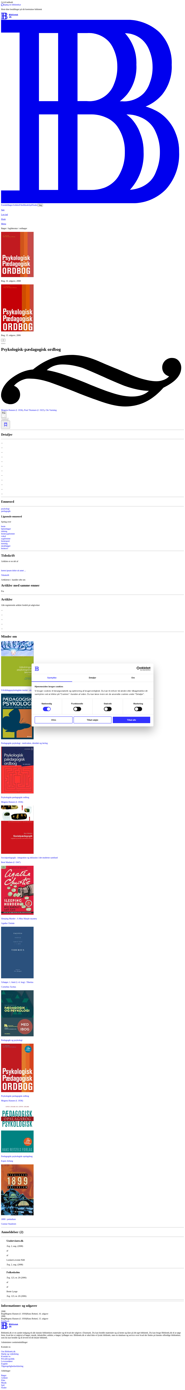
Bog (3, 413)
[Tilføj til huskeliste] (5, 425)
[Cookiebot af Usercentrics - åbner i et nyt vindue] (138, 669)
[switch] (77, 709)
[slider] (92, 284)
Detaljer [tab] (92, 678)
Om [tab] (133, 678)
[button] (92, 1312)
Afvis (53, 720)
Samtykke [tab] (52, 678)
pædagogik (6, 511)
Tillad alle (131, 720)
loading (5, 419)
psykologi (5, 509)
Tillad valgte (92, 720)
